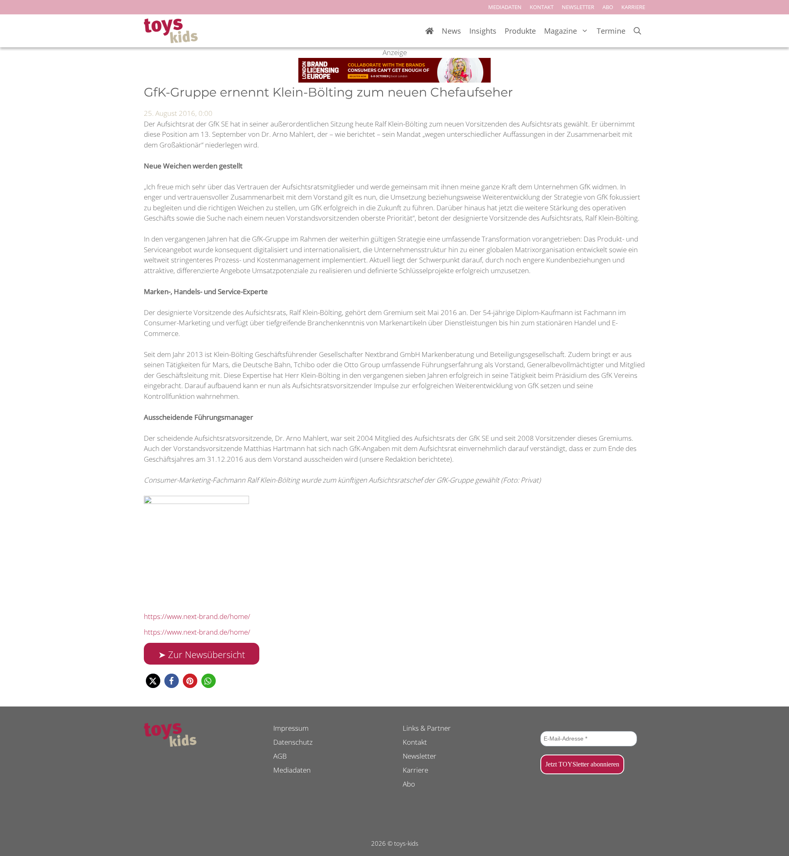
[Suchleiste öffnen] (637, 31)
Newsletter (419, 756)
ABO (607, 7)
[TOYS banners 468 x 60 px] (394, 80)
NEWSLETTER (578, 7)
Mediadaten (292, 770)
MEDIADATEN (504, 7)
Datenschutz (293, 742)
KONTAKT (542, 7)
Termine (611, 31)
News (451, 31)
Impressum (291, 728)
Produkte (520, 31)
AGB (280, 756)
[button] (153, 681)
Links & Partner (427, 728)
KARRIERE (633, 7)
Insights (482, 31)
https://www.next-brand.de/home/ (197, 616)
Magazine (560, 31)
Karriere (415, 770)
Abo (409, 784)
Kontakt (415, 742)
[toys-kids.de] (171, 30)
